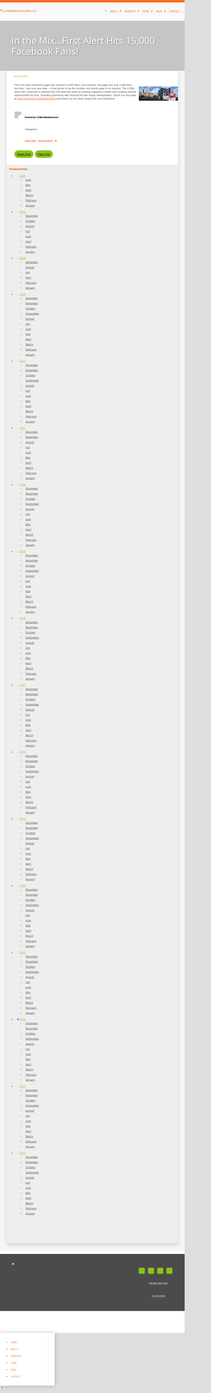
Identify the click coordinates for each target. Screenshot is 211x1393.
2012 (23, 1019)
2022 (23, 361)
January (30, 205)
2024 (23, 258)
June (28, 179)
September (32, 313)
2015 (23, 818)
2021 (23, 428)
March (29, 195)
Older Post (43, 154)
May (28, 185)
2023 (23, 294)
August (30, 226)
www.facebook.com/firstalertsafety (37, 98)
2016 (23, 752)
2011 (23, 1086)
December (32, 262)
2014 (23, 885)
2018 (23, 618)
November (32, 216)
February (31, 200)
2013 (23, 952)
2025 (23, 212)
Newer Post (24, 154)
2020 (23, 484)
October (30, 221)
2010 (23, 1153)
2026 (23, 175)
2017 (23, 685)
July (28, 231)
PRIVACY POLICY (93, 1328)
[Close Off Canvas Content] (2, 1388)
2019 (23, 551)
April (28, 190)
